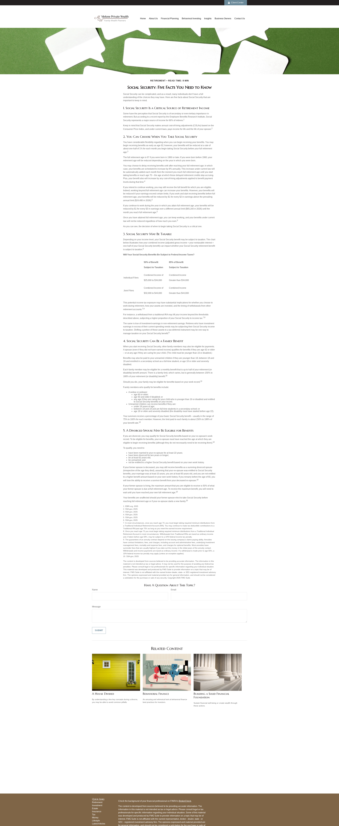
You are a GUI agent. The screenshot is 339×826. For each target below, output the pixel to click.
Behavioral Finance (156, 694)
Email (173, 590)
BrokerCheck (185, 801)
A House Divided (103, 694)
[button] (143, 18)
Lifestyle (96, 821)
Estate (95, 808)
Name (95, 590)
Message (96, 607)
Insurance (96, 811)
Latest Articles (98, 824)
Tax (93, 814)
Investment (97, 805)
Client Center (237, 2)
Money (95, 817)
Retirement (97, 802)
